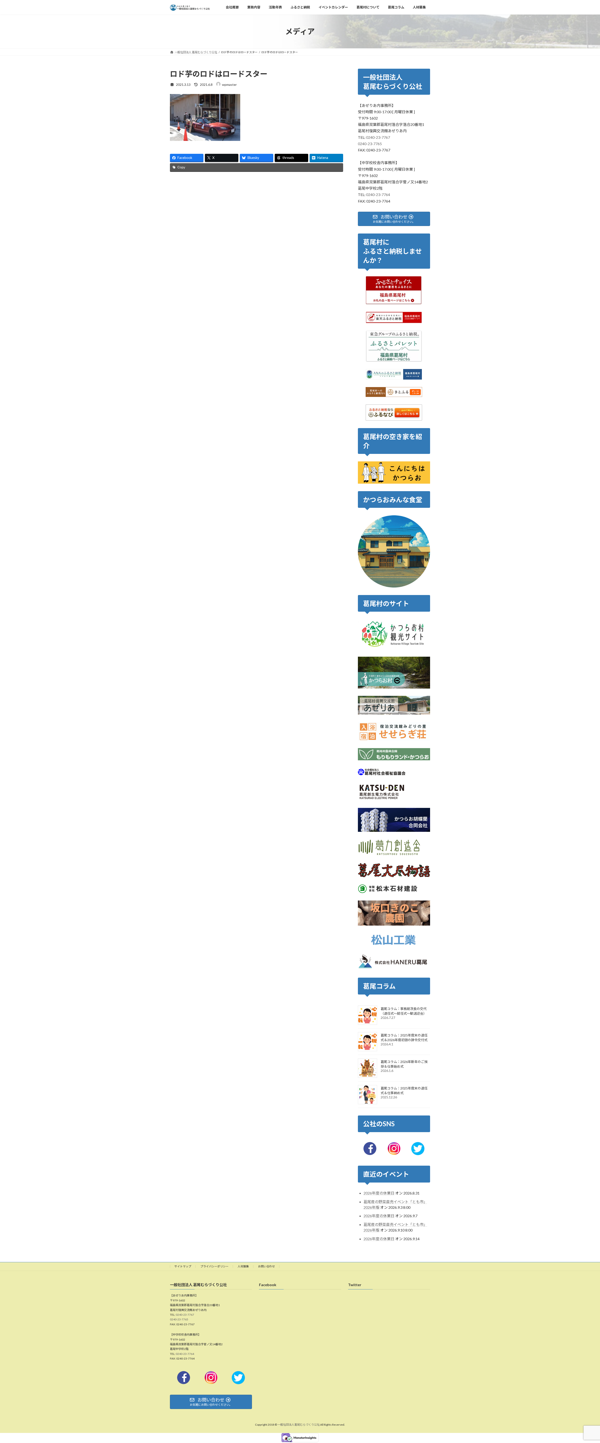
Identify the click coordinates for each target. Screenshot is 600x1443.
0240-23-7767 (378, 137)
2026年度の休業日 (379, 1193)
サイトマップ (182, 1266)
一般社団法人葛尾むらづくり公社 (299, 1425)
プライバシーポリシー (214, 1266)
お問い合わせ (266, 1266)
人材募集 (243, 1266)
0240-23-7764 (378, 194)
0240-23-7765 (370, 143)
